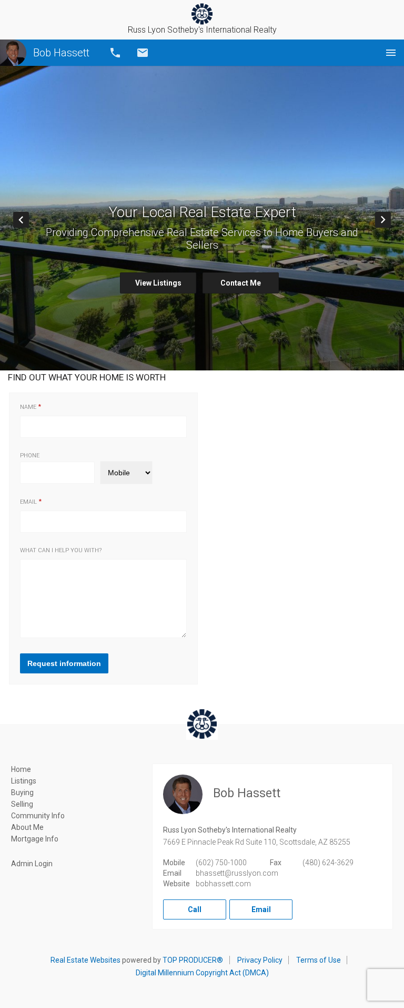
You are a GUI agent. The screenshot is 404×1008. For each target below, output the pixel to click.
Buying (22, 792)
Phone (29, 455)
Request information (64, 663)
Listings (23, 781)
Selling (22, 804)
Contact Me (240, 283)
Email (142, 53)
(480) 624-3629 (328, 862)
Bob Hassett (61, 52)
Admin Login (32, 863)
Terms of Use (318, 960)
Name (28, 407)
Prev (28, 220)
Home (21, 769)
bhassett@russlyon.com (237, 873)
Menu (391, 53)
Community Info (38, 815)
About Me (27, 827)
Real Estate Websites (85, 960)
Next (390, 220)
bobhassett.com (223, 883)
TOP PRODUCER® (193, 960)
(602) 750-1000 (221, 862)
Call (115, 53)
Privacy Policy (259, 960)
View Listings (158, 283)
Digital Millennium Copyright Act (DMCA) (202, 972)
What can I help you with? (61, 550)
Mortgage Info (34, 839)
